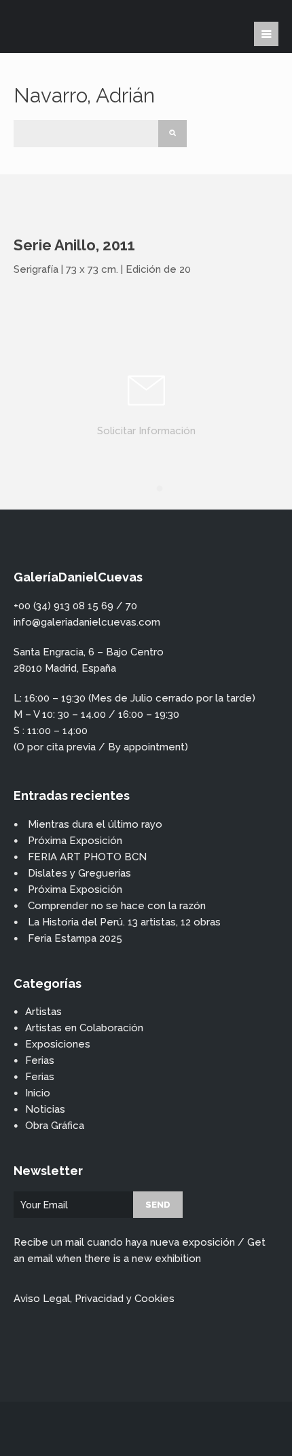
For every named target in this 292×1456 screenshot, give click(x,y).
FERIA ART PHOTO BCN (87, 857)
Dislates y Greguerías (79, 873)
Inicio (37, 1093)
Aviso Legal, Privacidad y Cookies (94, 1298)
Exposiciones (57, 1044)
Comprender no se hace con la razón (117, 906)
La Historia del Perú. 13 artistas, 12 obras (124, 922)
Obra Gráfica (54, 1125)
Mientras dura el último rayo (95, 824)
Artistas (43, 1011)
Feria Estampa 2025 (75, 938)
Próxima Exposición (75, 841)
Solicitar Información (146, 431)
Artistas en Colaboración (84, 1028)
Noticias (45, 1109)
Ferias (39, 1060)
